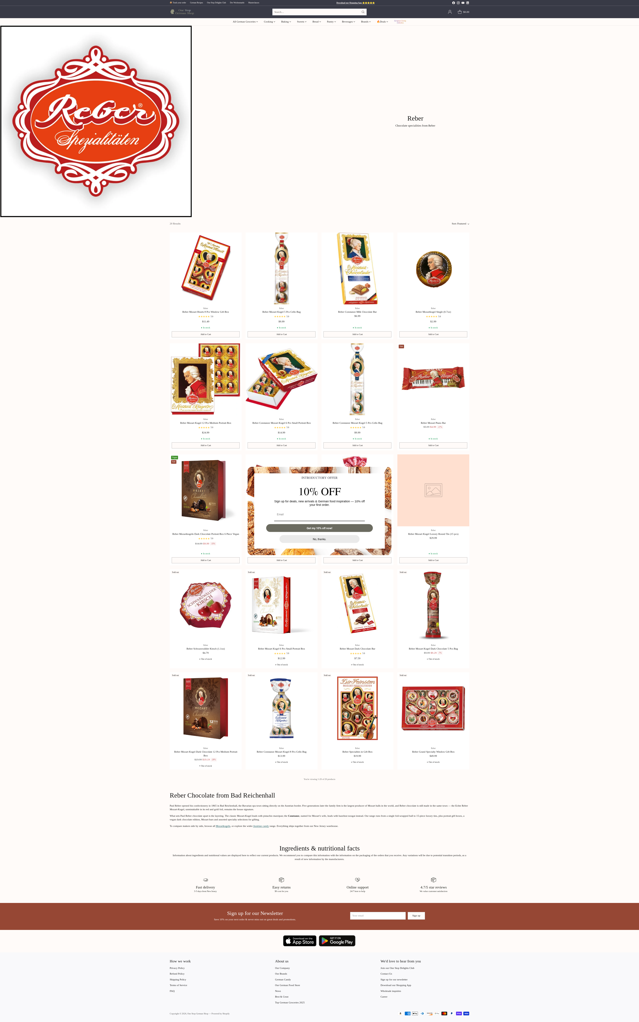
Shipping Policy (178, 979)
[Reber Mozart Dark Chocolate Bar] (357, 605)
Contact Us (386, 973)
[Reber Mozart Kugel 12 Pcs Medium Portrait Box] (206, 379)
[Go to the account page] (450, 12)
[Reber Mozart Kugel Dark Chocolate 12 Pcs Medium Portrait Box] (206, 708)
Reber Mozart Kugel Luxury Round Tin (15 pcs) (433, 534)
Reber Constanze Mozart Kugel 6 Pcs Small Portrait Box (281, 423)
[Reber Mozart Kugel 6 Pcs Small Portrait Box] (282, 605)
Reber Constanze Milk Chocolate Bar (357, 312)
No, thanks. (319, 539)
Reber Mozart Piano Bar (433, 423)
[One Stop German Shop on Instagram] (458, 3)
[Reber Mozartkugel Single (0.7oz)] (433, 268)
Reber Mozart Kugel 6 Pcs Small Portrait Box (281, 648)
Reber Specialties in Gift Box (357, 751)
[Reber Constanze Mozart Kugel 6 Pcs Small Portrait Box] (282, 379)
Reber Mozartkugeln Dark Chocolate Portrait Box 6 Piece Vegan (205, 534)
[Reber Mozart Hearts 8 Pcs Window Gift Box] (206, 268)
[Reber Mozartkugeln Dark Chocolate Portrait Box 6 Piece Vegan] (206, 490)
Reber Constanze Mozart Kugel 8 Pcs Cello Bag (282, 751)
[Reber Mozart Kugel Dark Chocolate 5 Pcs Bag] (433, 605)
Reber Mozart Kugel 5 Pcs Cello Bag (281, 312)
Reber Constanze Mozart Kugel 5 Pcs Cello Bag (357, 423)
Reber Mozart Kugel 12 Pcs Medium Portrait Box (205, 423)
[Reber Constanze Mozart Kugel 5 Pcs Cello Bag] (357, 379)
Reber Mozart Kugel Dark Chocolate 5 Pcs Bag (433, 648)
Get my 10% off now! (319, 528)
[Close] (388, 471)
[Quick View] (237, 237)
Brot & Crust (281, 996)
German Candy (283, 979)
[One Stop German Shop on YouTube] (463, 3)
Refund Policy (177, 973)
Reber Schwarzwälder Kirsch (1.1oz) (206, 648)
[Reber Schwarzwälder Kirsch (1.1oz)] (206, 605)
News (278, 991)
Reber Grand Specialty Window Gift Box (433, 751)
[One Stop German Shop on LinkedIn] (467, 3)
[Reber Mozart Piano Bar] (433, 379)
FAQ (172, 991)
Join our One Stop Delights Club (397, 968)
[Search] (363, 11)
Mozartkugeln (223, 826)
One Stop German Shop (197, 1013)
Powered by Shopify (221, 1013)
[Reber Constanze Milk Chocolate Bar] (357, 268)
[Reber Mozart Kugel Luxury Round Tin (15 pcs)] (433, 490)
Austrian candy (261, 826)
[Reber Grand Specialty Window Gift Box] (433, 708)
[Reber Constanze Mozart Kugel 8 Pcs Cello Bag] (282, 708)
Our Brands (281, 973)
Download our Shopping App (396, 985)
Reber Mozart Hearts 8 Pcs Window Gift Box (205, 312)
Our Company (282, 968)
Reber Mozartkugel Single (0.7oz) (433, 312)
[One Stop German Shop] (182, 12)
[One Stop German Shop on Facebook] (453, 3)
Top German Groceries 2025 (290, 1002)
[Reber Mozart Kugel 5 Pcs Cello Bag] (282, 268)
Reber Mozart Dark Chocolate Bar (357, 648)
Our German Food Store (287, 985)
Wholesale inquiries (391, 991)
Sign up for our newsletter (394, 979)
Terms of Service (178, 985)
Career (384, 996)
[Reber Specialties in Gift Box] (357, 708)
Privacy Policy (177, 968)
